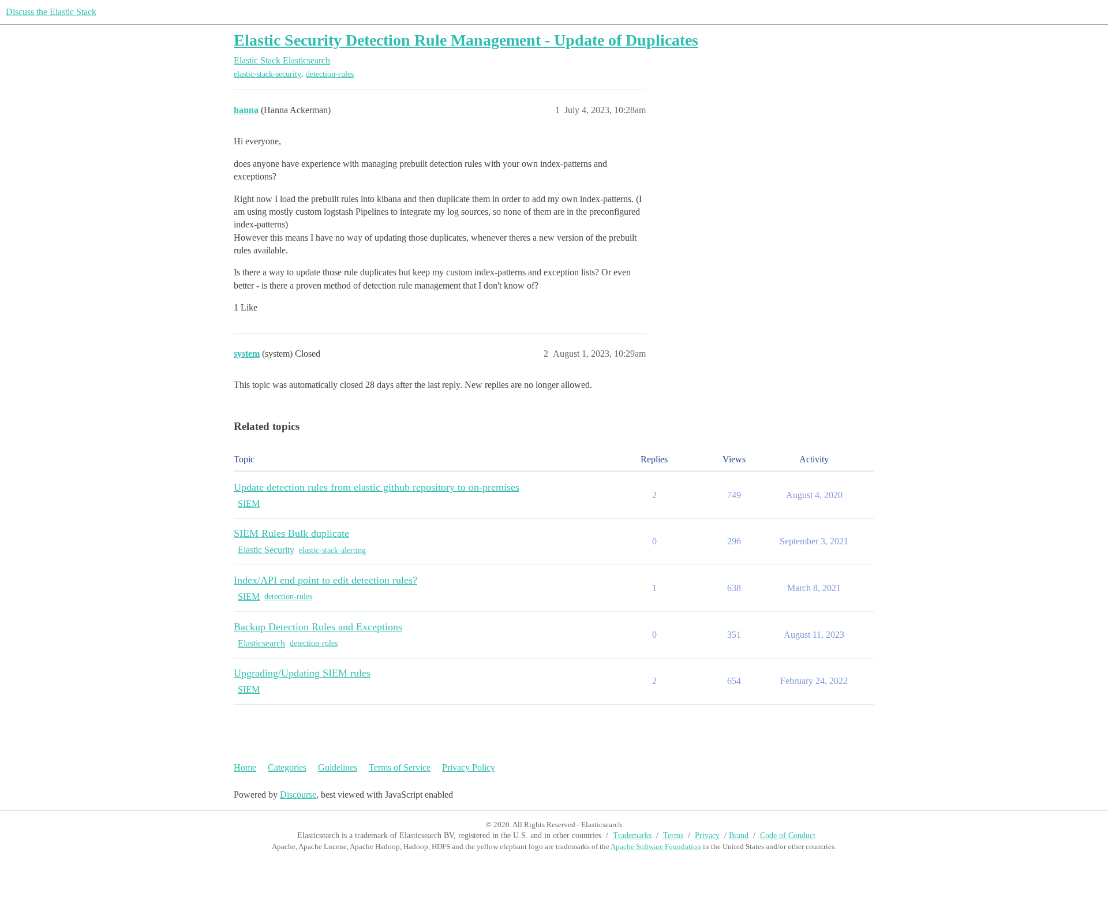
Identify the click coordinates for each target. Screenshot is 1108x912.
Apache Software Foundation (656, 846)
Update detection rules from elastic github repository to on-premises (376, 487)
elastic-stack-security (267, 74)
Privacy (707, 835)
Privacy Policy (468, 767)
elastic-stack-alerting (332, 550)
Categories (287, 767)
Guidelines (337, 767)
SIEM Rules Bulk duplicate (291, 533)
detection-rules (330, 74)
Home (245, 767)
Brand (738, 835)
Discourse (298, 794)
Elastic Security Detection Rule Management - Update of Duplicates (466, 40)
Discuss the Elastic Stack (51, 12)
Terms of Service (400, 767)
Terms (673, 835)
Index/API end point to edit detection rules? (325, 580)
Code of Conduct (787, 835)
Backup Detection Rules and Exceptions (318, 627)
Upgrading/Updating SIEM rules (302, 673)
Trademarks (632, 835)
